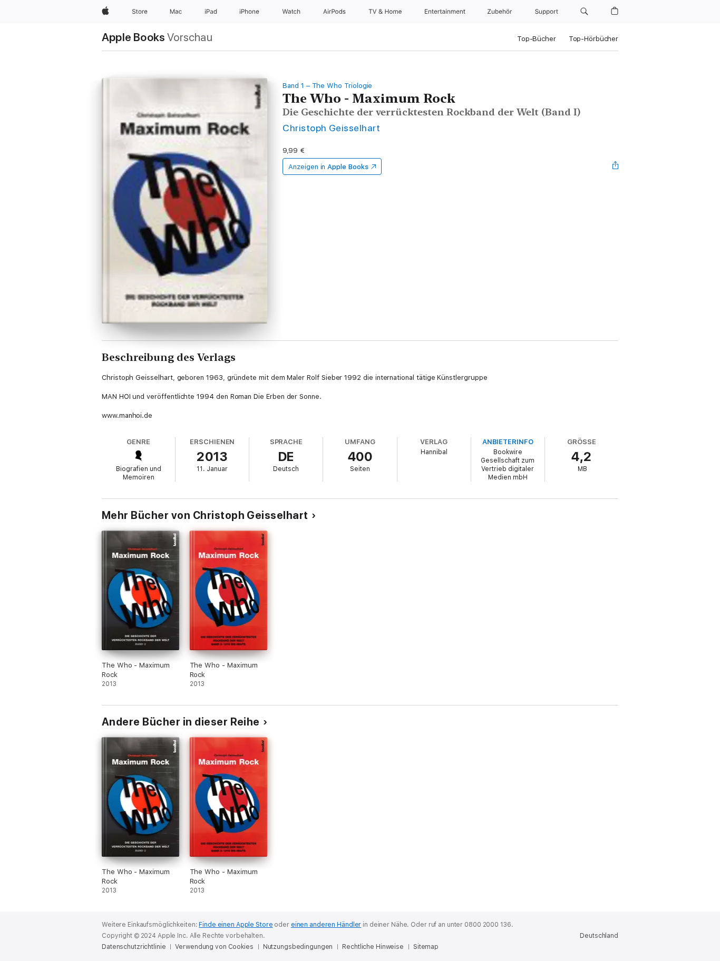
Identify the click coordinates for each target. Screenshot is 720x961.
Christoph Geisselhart (331, 127)
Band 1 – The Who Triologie (327, 86)
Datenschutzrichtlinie (134, 946)
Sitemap (426, 946)
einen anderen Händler (326, 924)
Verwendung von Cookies (214, 946)
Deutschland (599, 935)
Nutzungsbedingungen (298, 946)
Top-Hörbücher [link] (593, 39)
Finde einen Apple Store (236, 924)
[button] (584, 11)
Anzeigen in (328, 167)
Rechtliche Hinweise (373, 946)
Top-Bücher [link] (536, 39)
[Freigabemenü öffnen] (615, 166)
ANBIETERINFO (507, 442)
